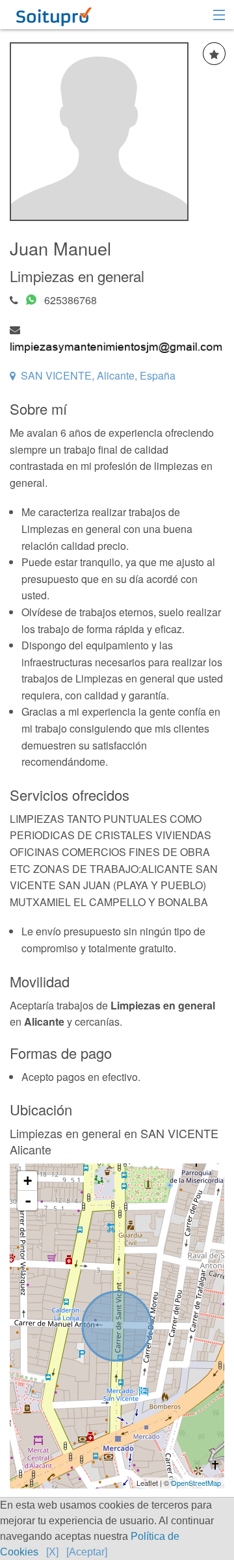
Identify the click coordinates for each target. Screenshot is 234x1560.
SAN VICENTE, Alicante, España (98, 375)
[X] (52, 1551)
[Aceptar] (86, 1551)
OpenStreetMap (196, 1482)
